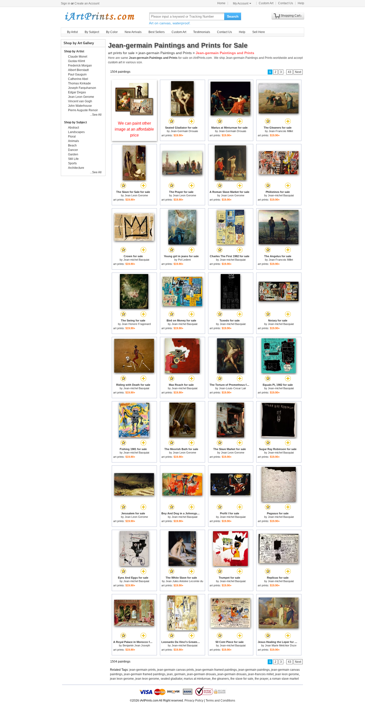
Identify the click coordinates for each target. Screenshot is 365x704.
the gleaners (220, 678)
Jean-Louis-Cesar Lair (232, 388)
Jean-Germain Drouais (184, 131)
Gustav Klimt (76, 61)
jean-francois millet (261, 674)
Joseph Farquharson (82, 88)
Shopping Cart (290, 15)
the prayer (261, 678)
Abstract (73, 127)
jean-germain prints (142, 669)
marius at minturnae (197, 678)
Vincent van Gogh (80, 101)
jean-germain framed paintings (216, 669)
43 (289, 72)
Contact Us (285, 3)
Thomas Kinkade (79, 83)
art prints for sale (121, 53)
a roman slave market (284, 678)
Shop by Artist (74, 51)
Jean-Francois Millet (281, 131)
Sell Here (258, 32)
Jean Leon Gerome (136, 195)
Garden (73, 154)
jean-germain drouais (201, 674)
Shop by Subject (75, 122)
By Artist (72, 32)
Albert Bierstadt (78, 70)
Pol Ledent (184, 259)
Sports (72, 163)
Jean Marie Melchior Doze (280, 645)
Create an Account (86, 3)
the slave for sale (241, 678)
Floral (72, 136)
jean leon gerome (287, 674)
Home (221, 3)
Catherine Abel (78, 79)
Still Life (73, 159)
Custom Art (266, 3)
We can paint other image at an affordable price (134, 129)
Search (233, 16)
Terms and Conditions (220, 700)
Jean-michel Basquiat (281, 195)
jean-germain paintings (254, 669)
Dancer (73, 150)
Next (298, 72)
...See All (96, 114)
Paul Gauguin (77, 74)
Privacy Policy (193, 700)
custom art (115, 62)
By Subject (92, 32)
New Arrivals (133, 32)
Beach (72, 145)
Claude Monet (77, 56)
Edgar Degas (77, 92)
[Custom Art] (134, 115)
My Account (240, 3)
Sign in (65, 3)
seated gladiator (171, 678)
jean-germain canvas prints (175, 669)
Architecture (76, 168)
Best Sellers (156, 32)
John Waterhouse (80, 105)
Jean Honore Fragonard (136, 323)
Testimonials (201, 32)
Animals (73, 141)
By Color (112, 32)
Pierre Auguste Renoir (83, 110)
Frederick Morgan (80, 65)
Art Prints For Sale (99, 16)
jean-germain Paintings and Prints (165, 53)
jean (170, 674)
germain (179, 674)
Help (301, 3)
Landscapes (76, 132)
